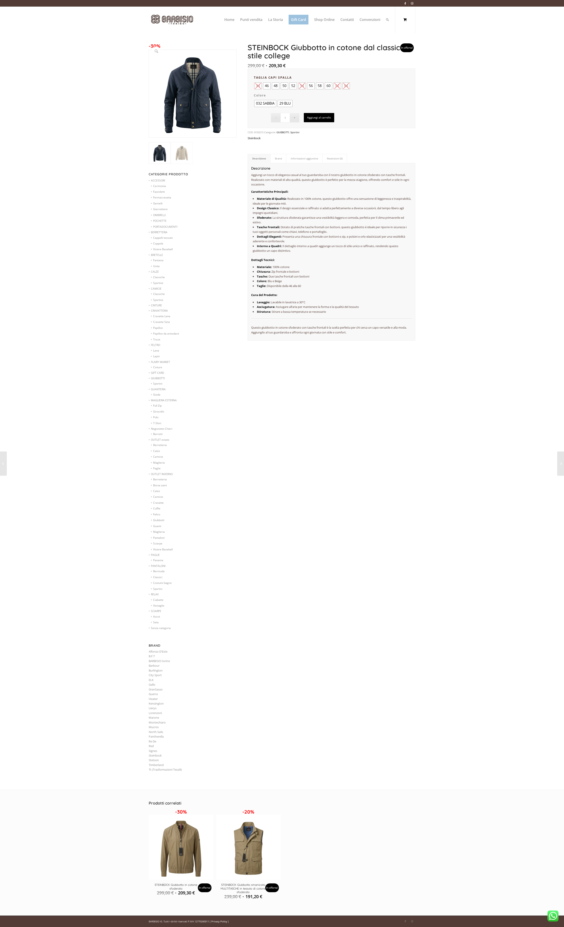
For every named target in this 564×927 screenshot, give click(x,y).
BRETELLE (157, 255)
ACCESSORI (158, 180)
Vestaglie (158, 605)
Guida (156, 394)
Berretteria (160, 445)
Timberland (156, 765)
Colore (260, 95)
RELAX (155, 594)
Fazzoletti (159, 192)
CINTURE (156, 305)
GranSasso (156, 689)
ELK (151, 680)
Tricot (156, 339)
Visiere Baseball (163, 249)
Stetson (154, 760)
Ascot (156, 616)
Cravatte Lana (161, 316)
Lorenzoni (155, 713)
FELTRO (155, 345)
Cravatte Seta (161, 322)
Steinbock (155, 755)
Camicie (158, 457)
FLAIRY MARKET (160, 362)
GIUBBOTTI (158, 378)
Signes (153, 751)
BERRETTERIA (159, 232)
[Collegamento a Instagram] (412, 3)
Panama (158, 560)
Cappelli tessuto (163, 238)
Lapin (156, 356)
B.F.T (152, 656)
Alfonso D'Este (158, 651)
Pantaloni (159, 538)
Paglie (157, 468)
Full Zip (157, 405)
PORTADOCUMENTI (165, 227)
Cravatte (158, 503)
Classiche (159, 277)
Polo (155, 417)
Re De (152, 741)
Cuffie (156, 508)
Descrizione (259, 158)
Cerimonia (159, 186)
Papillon (158, 328)
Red (151, 746)
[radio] (266, 86)
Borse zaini (160, 485)
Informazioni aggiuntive (304, 158)
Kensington (156, 703)
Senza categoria (161, 628)
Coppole (158, 243)
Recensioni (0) (335, 158)
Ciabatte (158, 600)
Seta (156, 622)
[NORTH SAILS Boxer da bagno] (3, 463)
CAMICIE (156, 288)
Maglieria (159, 462)
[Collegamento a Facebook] (405, 3)
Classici (157, 577)
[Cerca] (387, 20)
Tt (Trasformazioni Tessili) (165, 770)
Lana (156, 350)
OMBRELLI (159, 215)
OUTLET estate (160, 440)
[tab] (259, 158)
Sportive (158, 283)
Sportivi (157, 383)
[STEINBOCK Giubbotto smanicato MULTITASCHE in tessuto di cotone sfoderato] (560, 463)
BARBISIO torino (159, 661)
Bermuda (159, 571)
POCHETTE (160, 221)
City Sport (155, 675)
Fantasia (158, 260)
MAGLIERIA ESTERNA (164, 400)
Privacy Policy (219, 921)
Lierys (152, 708)
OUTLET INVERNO (162, 474)
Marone (154, 718)
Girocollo (158, 411)
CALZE (155, 272)
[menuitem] (229, 20)
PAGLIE (155, 555)
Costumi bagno (162, 583)
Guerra (153, 694)
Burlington (156, 670)
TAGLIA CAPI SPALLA (273, 77)
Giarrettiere (160, 209)
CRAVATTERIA (159, 311)
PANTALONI (158, 566)
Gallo (152, 684)
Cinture (157, 367)
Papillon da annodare (166, 333)
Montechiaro (157, 722)
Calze (156, 451)
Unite (156, 266)
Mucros (154, 727)
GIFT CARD (157, 373)
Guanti (157, 526)
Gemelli (158, 203)
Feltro (156, 514)
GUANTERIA (158, 389)
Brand (278, 158)
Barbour (154, 666)
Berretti (158, 434)
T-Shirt (157, 423)
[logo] (177, 20)
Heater (153, 699)
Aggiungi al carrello (319, 117)
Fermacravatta (162, 197)
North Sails (156, 732)
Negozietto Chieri (161, 429)
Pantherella (156, 736)
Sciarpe (157, 543)
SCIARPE (156, 611)
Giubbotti (158, 520)
